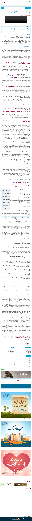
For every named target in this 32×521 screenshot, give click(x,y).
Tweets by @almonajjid (27, 516)
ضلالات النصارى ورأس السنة (11, 351)
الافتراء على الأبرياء (28, 351)
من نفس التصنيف (27, 347)
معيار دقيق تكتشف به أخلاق (27, 418)
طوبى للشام (28, 353)
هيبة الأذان (29, 352)
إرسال (2, 369)
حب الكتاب (29, 447)
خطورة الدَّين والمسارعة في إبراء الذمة (9, 352)
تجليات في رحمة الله (12, 353)
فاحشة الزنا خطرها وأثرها (11, 350)
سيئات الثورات (28, 350)
